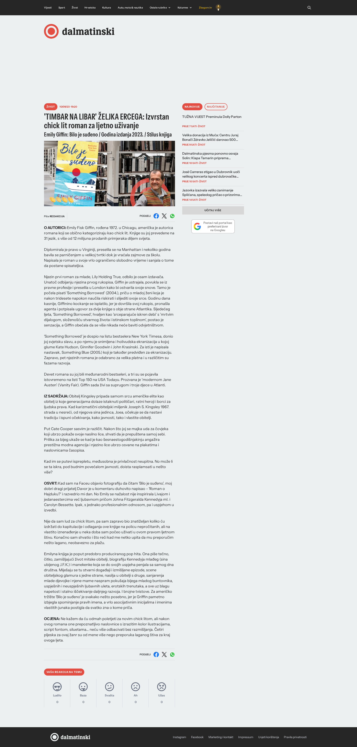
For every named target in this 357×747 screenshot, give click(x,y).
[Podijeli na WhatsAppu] (172, 216)
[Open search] (309, 7)
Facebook (197, 737)
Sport (61, 7)
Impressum (245, 737)
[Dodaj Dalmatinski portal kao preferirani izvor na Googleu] (213, 226)
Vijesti (48, 7)
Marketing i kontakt (220, 737)
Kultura (106, 7)
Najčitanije (216, 106)
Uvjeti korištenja (268, 737)
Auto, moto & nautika (130, 7)
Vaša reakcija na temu (64, 671)
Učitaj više (213, 210)
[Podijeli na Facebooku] (156, 216)
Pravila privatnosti (295, 737)
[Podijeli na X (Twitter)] (164, 215)
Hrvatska (90, 7)
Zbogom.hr (205, 7)
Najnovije (192, 106)
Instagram (179, 737)
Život (75, 7)
